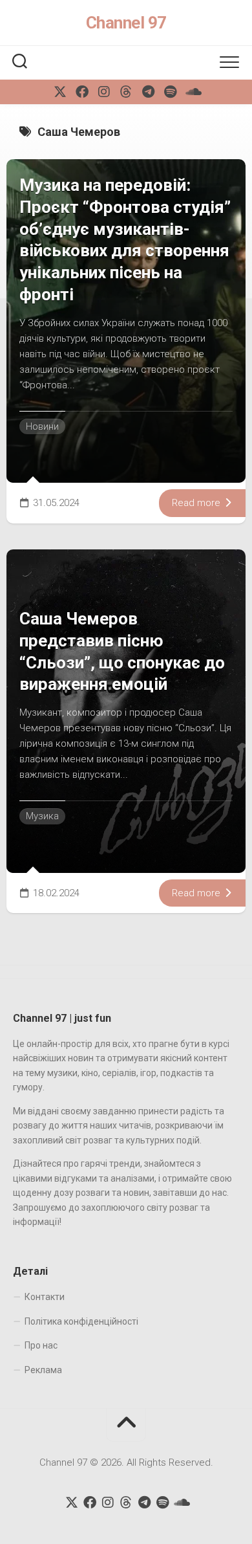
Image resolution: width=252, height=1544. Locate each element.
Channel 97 (126, 22)
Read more (197, 503)
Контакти (45, 1297)
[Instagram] (104, 91)
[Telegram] (148, 91)
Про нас (41, 1345)
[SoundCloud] (191, 91)
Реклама (43, 1370)
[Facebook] (82, 91)
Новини (42, 426)
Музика (42, 816)
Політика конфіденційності (81, 1321)
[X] (60, 91)
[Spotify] (169, 91)
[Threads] (126, 91)
